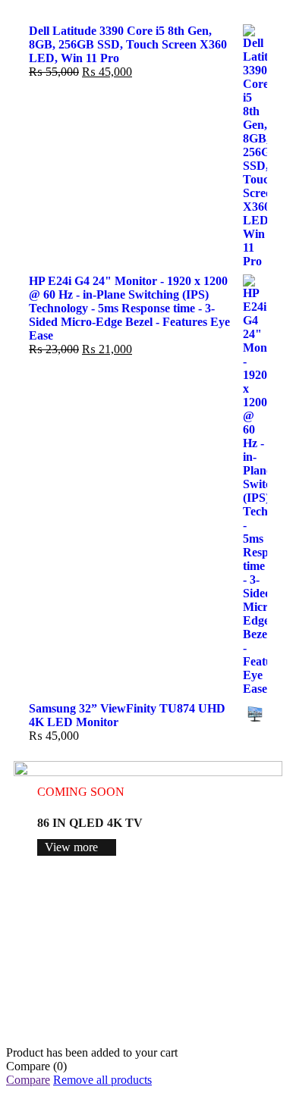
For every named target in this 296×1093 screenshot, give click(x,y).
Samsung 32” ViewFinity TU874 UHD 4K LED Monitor (127, 715)
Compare (28, 1079)
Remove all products (102, 1079)
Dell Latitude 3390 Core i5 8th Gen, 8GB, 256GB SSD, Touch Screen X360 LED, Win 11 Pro (128, 44)
